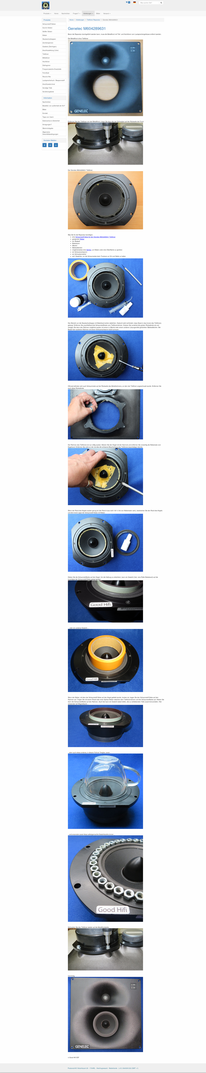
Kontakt (45, 113)
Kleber (44, 35)
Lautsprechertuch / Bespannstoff (53, 80)
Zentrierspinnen (47, 43)
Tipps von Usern (48, 117)
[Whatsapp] (56, 145)
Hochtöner (46, 61)
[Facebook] (44, 145)
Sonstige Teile (47, 88)
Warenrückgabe (47, 128)
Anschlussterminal (48, 84)
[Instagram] (50, 145)
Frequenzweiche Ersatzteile (51, 69)
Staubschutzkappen (49, 39)
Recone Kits (46, 76)
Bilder (44, 109)
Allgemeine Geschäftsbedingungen (50, 133)
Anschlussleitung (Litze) (50, 50)
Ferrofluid (45, 73)
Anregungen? (47, 124)
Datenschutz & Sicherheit (51, 121)
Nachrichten (46, 102)
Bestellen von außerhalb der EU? (53, 106)
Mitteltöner (46, 58)
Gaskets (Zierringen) (49, 46)
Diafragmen (46, 65)
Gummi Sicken (47, 28)
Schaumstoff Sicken (49, 24)
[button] (134, 2)
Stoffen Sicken (47, 31)
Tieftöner (45, 54)
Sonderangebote (48, 92)
